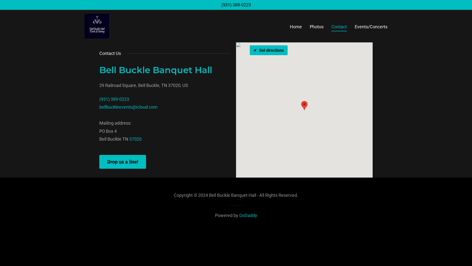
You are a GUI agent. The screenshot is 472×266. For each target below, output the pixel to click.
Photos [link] (317, 26)
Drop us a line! (122, 162)
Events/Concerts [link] (371, 26)
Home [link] (296, 26)
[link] (97, 25)
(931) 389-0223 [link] (236, 4)
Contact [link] (339, 26)
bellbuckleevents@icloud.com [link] (128, 107)
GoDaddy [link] (248, 215)
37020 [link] (135, 139)
